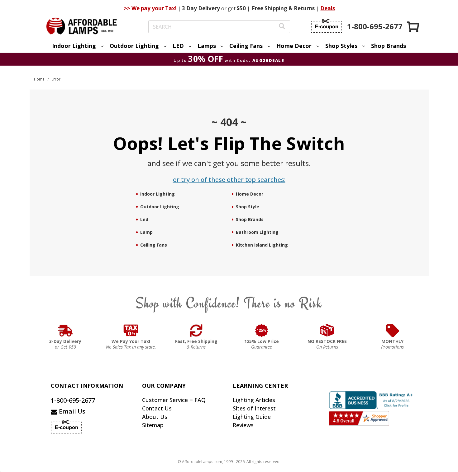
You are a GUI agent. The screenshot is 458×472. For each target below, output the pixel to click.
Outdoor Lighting (159, 207)
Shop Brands (388, 45)
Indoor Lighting (157, 194)
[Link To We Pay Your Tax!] (131, 330)
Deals (327, 8)
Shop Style (247, 207)
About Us (154, 416)
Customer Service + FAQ (174, 400)
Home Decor (249, 194)
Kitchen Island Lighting (262, 245)
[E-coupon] (326, 26)
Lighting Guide (252, 416)
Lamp (146, 232)
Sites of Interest (254, 408)
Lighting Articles (254, 400)
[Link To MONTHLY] (392, 330)
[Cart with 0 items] (413, 26)
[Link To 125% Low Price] (261, 330)
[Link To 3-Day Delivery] (65, 330)
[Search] (282, 27)
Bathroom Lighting (257, 232)
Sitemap (153, 425)
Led (144, 219)
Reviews (243, 425)
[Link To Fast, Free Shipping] (196, 330)
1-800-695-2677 (73, 400)
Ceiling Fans (153, 245)
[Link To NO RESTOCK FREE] (327, 330)
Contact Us (157, 408)
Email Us (71, 411)
